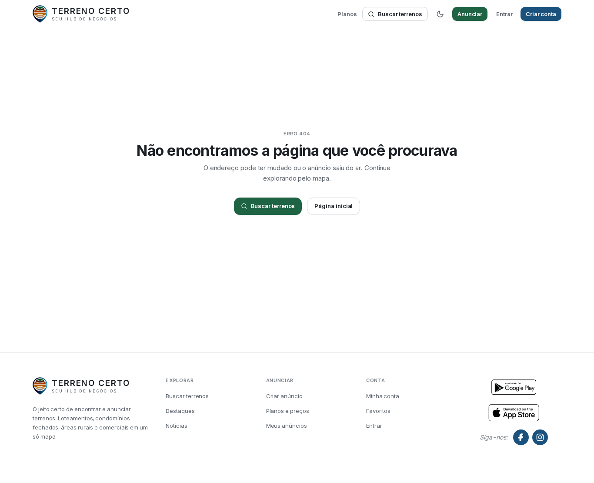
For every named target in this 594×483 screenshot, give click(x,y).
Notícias (176, 425)
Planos (347, 13)
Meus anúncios (286, 425)
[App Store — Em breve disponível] (514, 387)
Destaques (180, 410)
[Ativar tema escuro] (440, 14)
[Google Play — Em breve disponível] (514, 412)
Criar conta (541, 13)
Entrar (504, 13)
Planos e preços (287, 410)
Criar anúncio (284, 395)
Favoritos (378, 410)
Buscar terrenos (400, 13)
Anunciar (469, 13)
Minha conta (382, 395)
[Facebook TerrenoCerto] (521, 437)
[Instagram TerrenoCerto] (540, 437)
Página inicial (333, 205)
